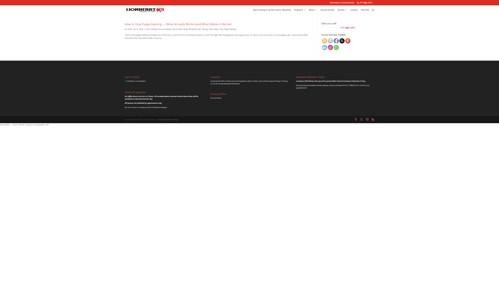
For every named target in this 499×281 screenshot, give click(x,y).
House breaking (163, 29)
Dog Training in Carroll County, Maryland (272, 10)
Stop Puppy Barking (227, 29)
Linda (129, 29)
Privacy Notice (215, 98)
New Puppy (213, 29)
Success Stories (327, 10)
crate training (150, 29)
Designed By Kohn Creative (168, 120)
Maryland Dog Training (198, 29)
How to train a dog (179, 29)
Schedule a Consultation (342, 3)
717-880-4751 (366, 2)
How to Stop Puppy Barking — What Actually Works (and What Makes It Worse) (178, 24)
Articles (341, 10)
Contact (354, 10)
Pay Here (365, 10)
